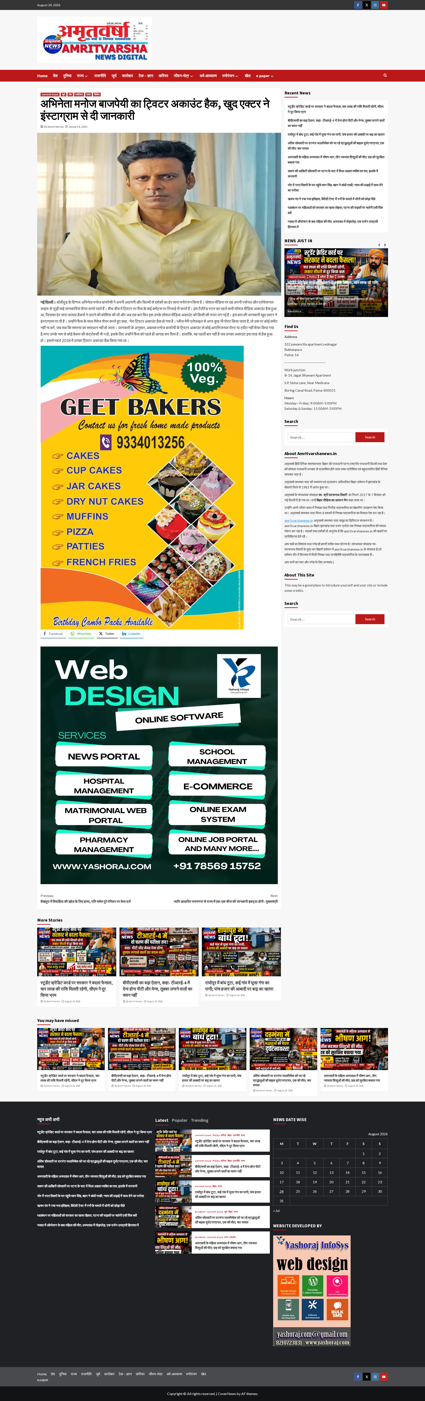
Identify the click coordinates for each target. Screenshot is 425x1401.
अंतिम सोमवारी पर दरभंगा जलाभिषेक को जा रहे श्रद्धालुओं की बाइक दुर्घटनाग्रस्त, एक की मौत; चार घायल (336, 145)
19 (315, 1182)
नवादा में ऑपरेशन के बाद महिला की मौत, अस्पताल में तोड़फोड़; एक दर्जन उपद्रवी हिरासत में (333, 224)
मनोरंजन (228, 75)
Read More (294, 311)
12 (315, 1172)
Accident (259, 1064)
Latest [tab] (161, 1120)
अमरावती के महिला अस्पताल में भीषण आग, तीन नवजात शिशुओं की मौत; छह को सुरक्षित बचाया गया (336, 159)
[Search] (385, 75)
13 (331, 1172)
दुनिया (67, 75)
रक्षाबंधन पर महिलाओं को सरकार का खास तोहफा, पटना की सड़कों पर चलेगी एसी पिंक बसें (335, 210)
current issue (50, 94)
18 (298, 1182)
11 (298, 1172)
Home (42, 75)
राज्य (80, 75)
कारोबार (127, 75)
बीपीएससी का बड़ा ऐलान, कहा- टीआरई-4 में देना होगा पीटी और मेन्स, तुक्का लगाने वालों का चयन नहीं (157, 989)
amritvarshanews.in (298, 520)
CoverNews (227, 1393)
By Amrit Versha (54, 126)
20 (331, 1182)
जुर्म (114, 75)
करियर (163, 75)
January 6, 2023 (78, 126)
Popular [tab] (179, 1120)
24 (282, 1191)
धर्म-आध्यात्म (208, 75)
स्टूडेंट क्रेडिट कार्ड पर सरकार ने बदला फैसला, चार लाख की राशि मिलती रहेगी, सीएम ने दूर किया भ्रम (77, 989)
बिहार (84, 971)
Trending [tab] (200, 1120)
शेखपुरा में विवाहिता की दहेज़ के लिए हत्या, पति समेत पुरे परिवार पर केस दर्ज (86, 898)
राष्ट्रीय (370, 1064)
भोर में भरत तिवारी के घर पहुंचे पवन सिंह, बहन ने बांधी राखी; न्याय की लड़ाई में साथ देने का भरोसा (335, 187)
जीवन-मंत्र (181, 75)
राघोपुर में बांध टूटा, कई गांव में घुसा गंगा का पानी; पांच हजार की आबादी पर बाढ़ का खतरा (336, 134)
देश (55, 75)
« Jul (276, 1210)
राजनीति (100, 75)
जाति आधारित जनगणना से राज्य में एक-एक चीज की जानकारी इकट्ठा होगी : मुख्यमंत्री (226, 898)
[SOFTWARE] (159, 764)
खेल (248, 75)
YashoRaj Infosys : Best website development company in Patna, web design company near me (121, 643)
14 (348, 1172)
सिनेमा (96, 94)
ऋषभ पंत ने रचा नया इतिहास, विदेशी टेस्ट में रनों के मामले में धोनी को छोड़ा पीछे (331, 199)
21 (348, 1182)
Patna (65, 971)
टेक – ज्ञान (146, 75)
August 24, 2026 (72, 1001)
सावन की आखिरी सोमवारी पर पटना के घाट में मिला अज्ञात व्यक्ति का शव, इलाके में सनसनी (333, 173)
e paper (263, 75)
